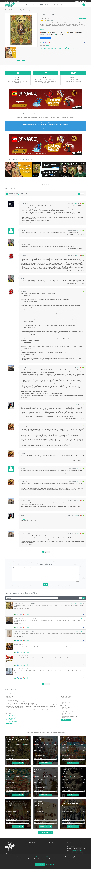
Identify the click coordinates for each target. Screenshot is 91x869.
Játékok (26, 4)
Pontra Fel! (63, 4)
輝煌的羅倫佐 (9, 719)
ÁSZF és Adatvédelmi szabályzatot (47, 857)
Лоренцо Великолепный (12, 721)
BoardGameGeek (12, 1)
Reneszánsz (48, 45)
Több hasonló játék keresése (45, 832)
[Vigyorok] (27, 568)
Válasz (76, 203)
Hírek (32, 4)
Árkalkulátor (78, 1)
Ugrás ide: (82, 18)
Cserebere (48, 4)
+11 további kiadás (66, 719)
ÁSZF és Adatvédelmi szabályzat (53, 853)
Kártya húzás (50, 47)
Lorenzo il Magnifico (11, 715)
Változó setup (50, 48)
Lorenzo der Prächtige (11, 717)
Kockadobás (56, 47)
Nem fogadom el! (51, 864)
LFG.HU (18, 1)
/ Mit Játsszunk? (8, 181)
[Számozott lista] (21, 568)
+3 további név (10, 723)
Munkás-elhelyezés (64, 47)
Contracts (56, 48)
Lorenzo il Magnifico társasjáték (22, 10)
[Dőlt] (16, 568)
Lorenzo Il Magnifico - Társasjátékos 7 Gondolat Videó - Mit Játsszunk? (29, 179)
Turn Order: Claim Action (75, 47)
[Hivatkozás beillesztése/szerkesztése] (24, 568)
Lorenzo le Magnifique (11, 718)
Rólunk (48, 851)
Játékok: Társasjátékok (17, 194)
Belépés (84, 1)
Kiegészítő (16, 623)
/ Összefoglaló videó (36, 181)
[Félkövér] (13, 568)
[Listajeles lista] (19, 568)
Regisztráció (49, 847)
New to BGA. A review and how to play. (45, 179)
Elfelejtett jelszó (50, 849)
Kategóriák (39, 4)
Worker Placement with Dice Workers (67, 48)
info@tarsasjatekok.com (76, 850)
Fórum (56, 4)
